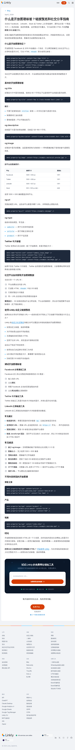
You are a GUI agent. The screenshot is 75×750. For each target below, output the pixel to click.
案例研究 (53, 638)
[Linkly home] (6, 2)
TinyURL (29, 671)
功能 (27, 632)
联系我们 (4, 650)
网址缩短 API (6, 668)
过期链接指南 (55, 647)
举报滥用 (29, 718)
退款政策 (29, 706)
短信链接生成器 (55, 668)
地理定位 (29, 644)
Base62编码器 (55, 683)
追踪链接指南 (55, 644)
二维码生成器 (55, 662)
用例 (3, 659)
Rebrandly (29, 665)
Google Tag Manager (9, 712)
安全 (3, 644)
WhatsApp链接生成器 (57, 665)
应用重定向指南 (55, 650)
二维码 (28, 638)
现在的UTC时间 (56, 688)
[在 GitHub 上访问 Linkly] (71, 737)
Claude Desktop (7, 703)
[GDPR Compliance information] (47, 735)
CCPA (28, 712)
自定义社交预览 (18, 322)
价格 (3, 635)
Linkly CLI (5, 715)
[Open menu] (72, 3)
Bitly (27, 662)
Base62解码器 (55, 685)
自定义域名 (29, 635)
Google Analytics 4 (8, 706)
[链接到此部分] (13, 88)
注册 (63, 3)
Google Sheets (7, 709)
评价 (3, 638)
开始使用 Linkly (43, 549)
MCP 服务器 (5, 718)
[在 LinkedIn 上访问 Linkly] (55, 737)
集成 (3, 694)
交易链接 (4, 665)
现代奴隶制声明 (31, 715)
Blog (8, 11)
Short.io (28, 668)
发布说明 (53, 641)
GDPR (28, 709)
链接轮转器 (29, 650)
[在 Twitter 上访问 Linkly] (59, 738)
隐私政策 (29, 703)
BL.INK (28, 677)
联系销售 (4, 653)
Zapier (4, 724)
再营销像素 (29, 653)
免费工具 (53, 659)
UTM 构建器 (54, 674)
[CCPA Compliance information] (8, 740)
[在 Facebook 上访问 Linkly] (67, 738)
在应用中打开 (30, 647)
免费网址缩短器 (55, 653)
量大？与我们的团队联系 (37, 615)
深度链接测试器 (55, 680)
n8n (3, 721)
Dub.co (28, 674)
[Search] (69, 3)
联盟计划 (4, 641)
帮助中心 (29, 697)
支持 (27, 694)
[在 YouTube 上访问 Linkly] (63, 738)
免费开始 (36, 607)
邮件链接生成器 (55, 671)
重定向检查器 (55, 677)
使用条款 (29, 700)
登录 (58, 3)
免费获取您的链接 (36, 582)
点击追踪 (29, 641)
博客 (52, 635)
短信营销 (4, 662)
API (3, 697)
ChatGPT (5, 700)
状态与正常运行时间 (8, 647)
